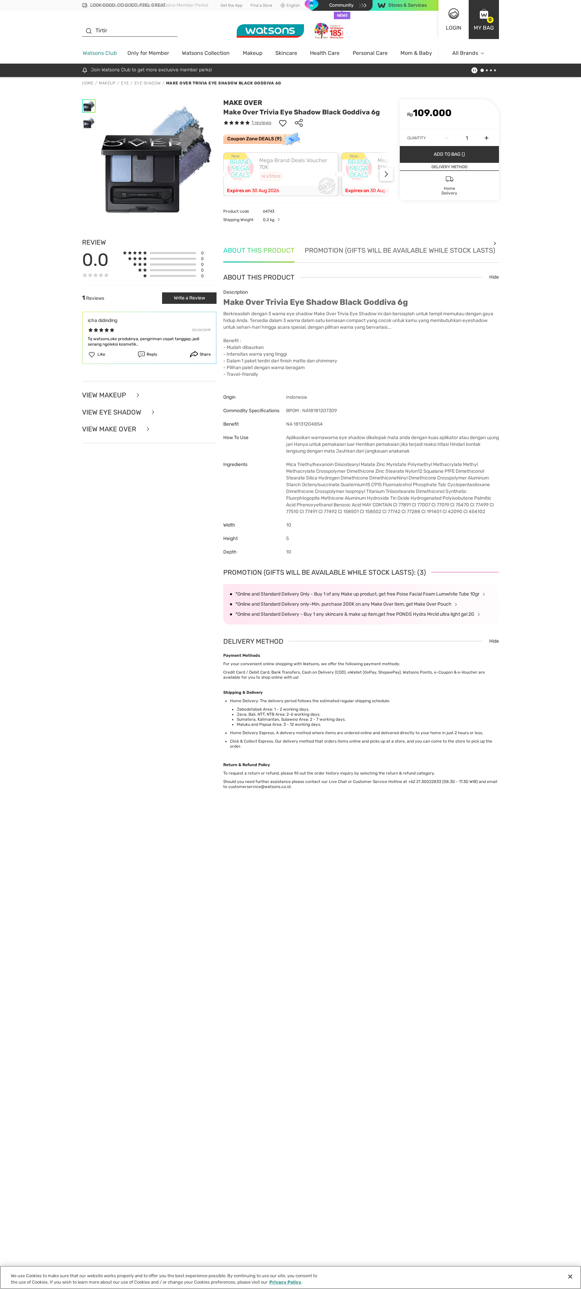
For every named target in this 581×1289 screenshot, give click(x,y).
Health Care (325, 53)
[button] (484, 19)
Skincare (286, 53)
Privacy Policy (285, 1282)
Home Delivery (244, 701)
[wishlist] (283, 123)
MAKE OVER (242, 103)
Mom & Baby (416, 53)
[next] (386, 174)
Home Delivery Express (252, 732)
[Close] (570, 1276)
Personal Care (370, 53)
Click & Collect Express (251, 741)
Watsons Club (100, 53)
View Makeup (105, 395)
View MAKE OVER (110, 429)
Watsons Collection (206, 53)
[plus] (486, 138)
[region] (290, 1277)
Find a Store (261, 5)
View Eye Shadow (112, 412)
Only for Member (148, 53)
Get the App (231, 5)
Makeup (253, 53)
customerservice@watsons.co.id (259, 786)
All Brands (465, 53)
